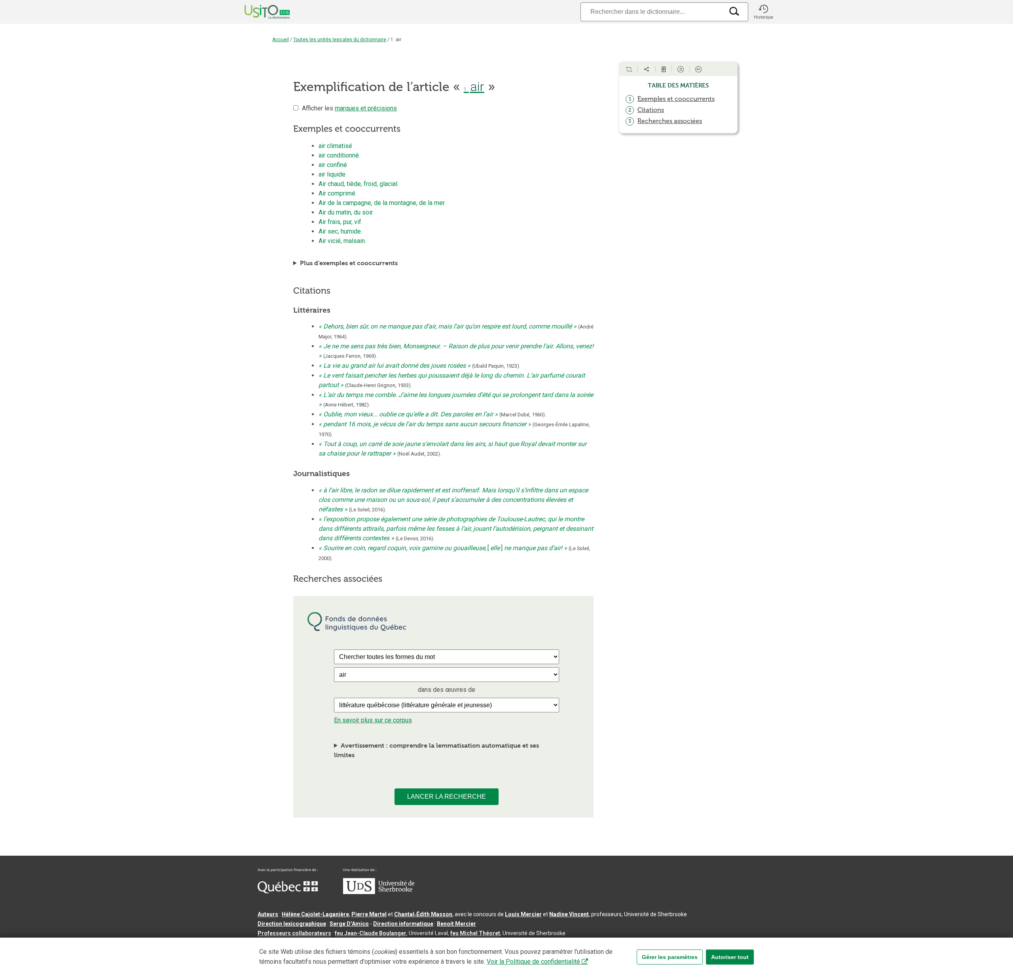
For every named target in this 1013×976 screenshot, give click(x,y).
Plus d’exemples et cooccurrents (349, 263)
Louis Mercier (523, 914)
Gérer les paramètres (670, 957)
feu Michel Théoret (475, 933)
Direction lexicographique (292, 924)
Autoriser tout (730, 957)
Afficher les (349, 108)
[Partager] (646, 69)
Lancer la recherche (446, 796)
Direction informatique (403, 924)
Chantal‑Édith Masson (423, 914)
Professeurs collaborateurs (294, 933)
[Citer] (629, 69)
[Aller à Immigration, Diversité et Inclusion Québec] (288, 891)
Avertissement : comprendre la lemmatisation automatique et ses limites (436, 750)
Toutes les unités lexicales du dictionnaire (339, 39)
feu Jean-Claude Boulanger (370, 933)
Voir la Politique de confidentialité (533, 961)
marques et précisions (366, 108)
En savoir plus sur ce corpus (373, 720)
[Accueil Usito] (258, 12)
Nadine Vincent (569, 914)
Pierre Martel (369, 914)
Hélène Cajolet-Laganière (315, 914)
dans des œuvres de (446, 689)
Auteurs (268, 914)
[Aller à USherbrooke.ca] (378, 892)
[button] (763, 12)
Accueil (280, 39)
